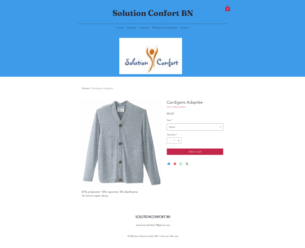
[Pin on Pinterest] (175, 164)
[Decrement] (169, 140)
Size (169, 120)
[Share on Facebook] (169, 164)
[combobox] (195, 127)
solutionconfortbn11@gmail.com (153, 225)
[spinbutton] (174, 140)
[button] (227, 8)
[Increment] (179, 140)
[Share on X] (187, 164)
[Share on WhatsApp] (181, 164)
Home (85, 88)
